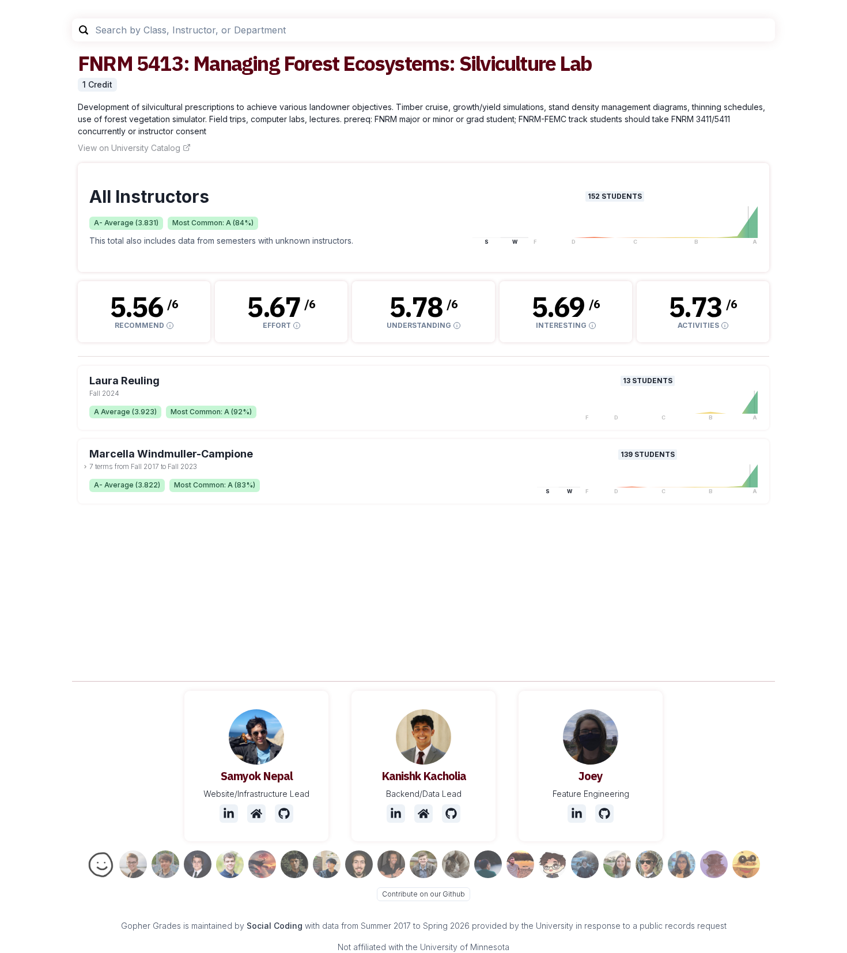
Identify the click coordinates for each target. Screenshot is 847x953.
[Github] (284, 813)
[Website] (256, 813)
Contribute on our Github (423, 894)
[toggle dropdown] (85, 467)
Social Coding (274, 926)
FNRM (105, 63)
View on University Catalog (129, 148)
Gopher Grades (151, 926)
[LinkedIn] (229, 813)
